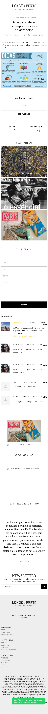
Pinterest (28, 118)
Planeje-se (19, 17)
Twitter (23, 118)
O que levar (30, 17)
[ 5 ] (38, 130)
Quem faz (5, 645)
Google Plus (18, 118)
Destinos (5, 630)
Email (33, 118)
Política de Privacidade (11, 649)
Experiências (6, 634)
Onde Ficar (5, 632)
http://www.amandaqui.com (23, 336)
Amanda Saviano (19, 323)
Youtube (4, 662)
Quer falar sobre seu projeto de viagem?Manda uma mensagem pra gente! (28, 701)
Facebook (13, 118)
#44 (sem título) (8, 643)
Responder (42, 324)
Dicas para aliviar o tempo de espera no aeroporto (24, 26)
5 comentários (37, 35)
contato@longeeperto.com (25, 697)
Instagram (5, 660)
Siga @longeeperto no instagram (24, 504)
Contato (4, 647)
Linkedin (4, 667)
